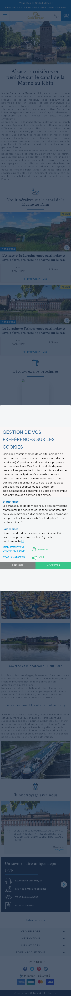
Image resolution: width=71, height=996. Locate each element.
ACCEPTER (53, 565)
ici (22, 541)
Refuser (18, 565)
